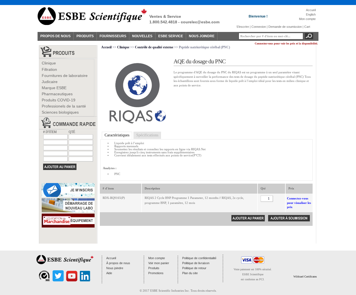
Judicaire (50, 81)
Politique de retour (194, 268)
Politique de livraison (195, 263)
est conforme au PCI (252, 279)
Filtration (49, 69)
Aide (109, 273)
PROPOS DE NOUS (55, 36)
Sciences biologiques (60, 112)
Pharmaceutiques (57, 94)
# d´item (108, 188)
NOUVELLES (142, 36)
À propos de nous (118, 263)
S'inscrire (242, 26)
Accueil (311, 10)
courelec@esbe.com (200, 22)
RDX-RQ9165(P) (114, 197)
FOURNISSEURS (113, 36)
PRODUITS (85, 36)
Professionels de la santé (64, 106)
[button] (305, 265)
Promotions (156, 273)
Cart (307, 26)
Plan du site (190, 273)
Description (152, 188)
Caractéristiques (117, 135)
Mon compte (307, 19)
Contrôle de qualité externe (154, 47)
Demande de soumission (285, 26)
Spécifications (147, 135)
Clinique (49, 63)
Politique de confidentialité (199, 258)
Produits (153, 268)
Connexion (258, 26)
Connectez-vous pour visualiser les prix (299, 203)
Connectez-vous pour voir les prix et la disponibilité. (286, 43)
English (311, 14)
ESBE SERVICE (170, 36)
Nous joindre (114, 268)
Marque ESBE (54, 88)
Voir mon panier (158, 263)
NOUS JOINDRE (201, 36)
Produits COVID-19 (58, 100)
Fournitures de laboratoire (65, 75)
